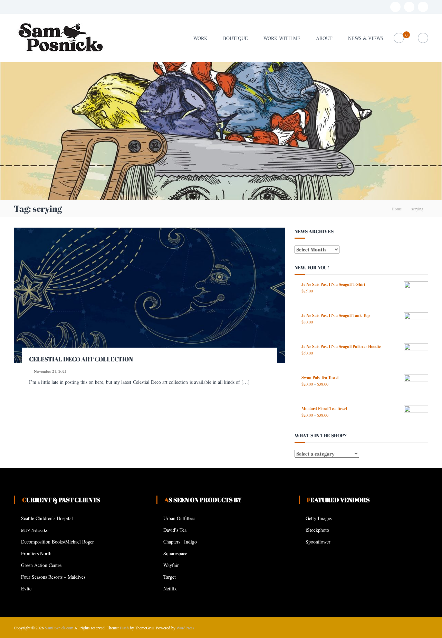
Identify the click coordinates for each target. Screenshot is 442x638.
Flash (124, 627)
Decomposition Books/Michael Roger (57, 541)
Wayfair (171, 565)
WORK (200, 38)
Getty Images (319, 518)
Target (169, 577)
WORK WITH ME (281, 38)
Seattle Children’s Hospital (47, 518)
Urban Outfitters (179, 518)
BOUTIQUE (235, 38)
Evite (26, 588)
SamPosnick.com (59, 627)
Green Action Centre (41, 565)
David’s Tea (174, 530)
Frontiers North (36, 553)
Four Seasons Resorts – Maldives (53, 577)
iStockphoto (317, 530)
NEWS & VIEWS (365, 38)
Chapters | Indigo (180, 541)
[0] (399, 38)
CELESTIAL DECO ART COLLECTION (81, 359)
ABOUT (324, 38)
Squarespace (175, 553)
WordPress (185, 627)
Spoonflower (318, 541)
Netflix (170, 588)
